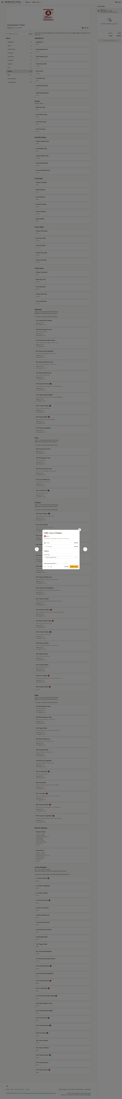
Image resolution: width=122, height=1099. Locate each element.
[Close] (79, 529)
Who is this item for (49, 563)
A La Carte (49, 546)
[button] (37, 551)
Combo (48, 543)
